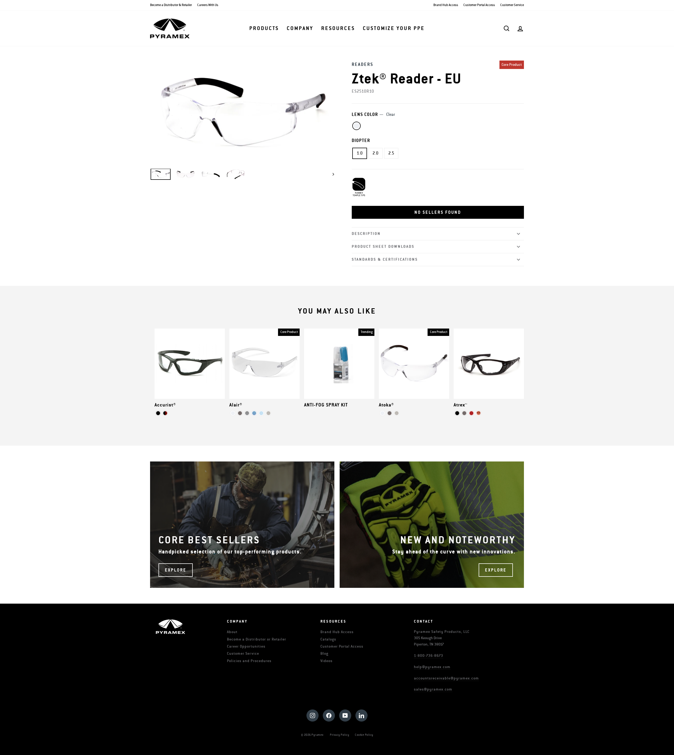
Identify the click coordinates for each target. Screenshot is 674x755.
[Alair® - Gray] (239, 413)
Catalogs (328, 639)
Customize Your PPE (394, 28)
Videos (326, 661)
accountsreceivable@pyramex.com (446, 678)
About (232, 632)
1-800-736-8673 (428, 655)
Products (264, 28)
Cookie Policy (364, 735)
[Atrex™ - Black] (457, 413)
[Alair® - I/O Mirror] (268, 413)
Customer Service (512, 5)
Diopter (361, 140)
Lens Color (373, 114)
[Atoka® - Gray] (389, 413)
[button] (438, 212)
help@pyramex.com (432, 667)
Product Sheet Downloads (383, 246)
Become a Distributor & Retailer (171, 5)
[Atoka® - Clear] (382, 413)
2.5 (391, 153)
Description (366, 233)
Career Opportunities (246, 646)
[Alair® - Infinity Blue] (261, 413)
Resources (338, 28)
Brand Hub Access (445, 5)
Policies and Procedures (249, 661)
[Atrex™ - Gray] (464, 413)
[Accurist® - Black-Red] (165, 413)
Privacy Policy (339, 735)
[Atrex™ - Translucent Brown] (478, 413)
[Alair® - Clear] (232, 413)
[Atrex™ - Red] (471, 413)
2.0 (375, 153)
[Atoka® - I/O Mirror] (396, 413)
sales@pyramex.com (433, 689)
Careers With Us (207, 5)
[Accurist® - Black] (158, 413)
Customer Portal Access (479, 5)
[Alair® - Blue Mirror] (254, 413)
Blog (324, 653)
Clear (356, 126)
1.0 (360, 153)
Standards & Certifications (385, 259)
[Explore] (242, 524)
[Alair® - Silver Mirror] (247, 413)
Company (300, 28)
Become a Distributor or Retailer (256, 639)
